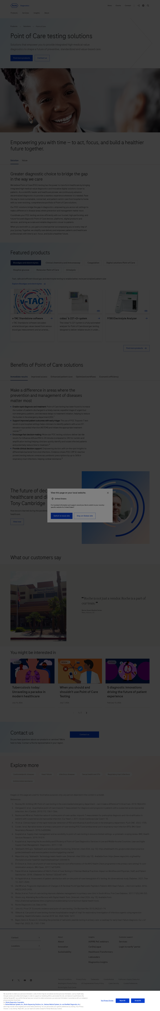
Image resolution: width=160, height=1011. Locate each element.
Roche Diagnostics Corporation (15, 1002)
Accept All (138, 1001)
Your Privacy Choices (107, 1001)
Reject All (122, 1001)
